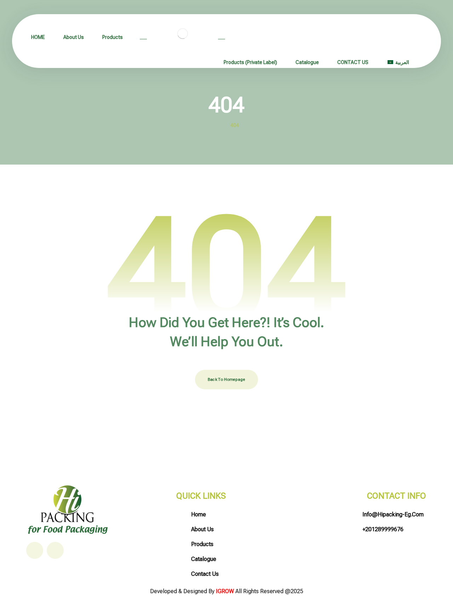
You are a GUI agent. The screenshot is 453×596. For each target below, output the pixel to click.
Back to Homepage (226, 379)
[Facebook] (34, 550)
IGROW (225, 591)
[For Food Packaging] (182, 33)
